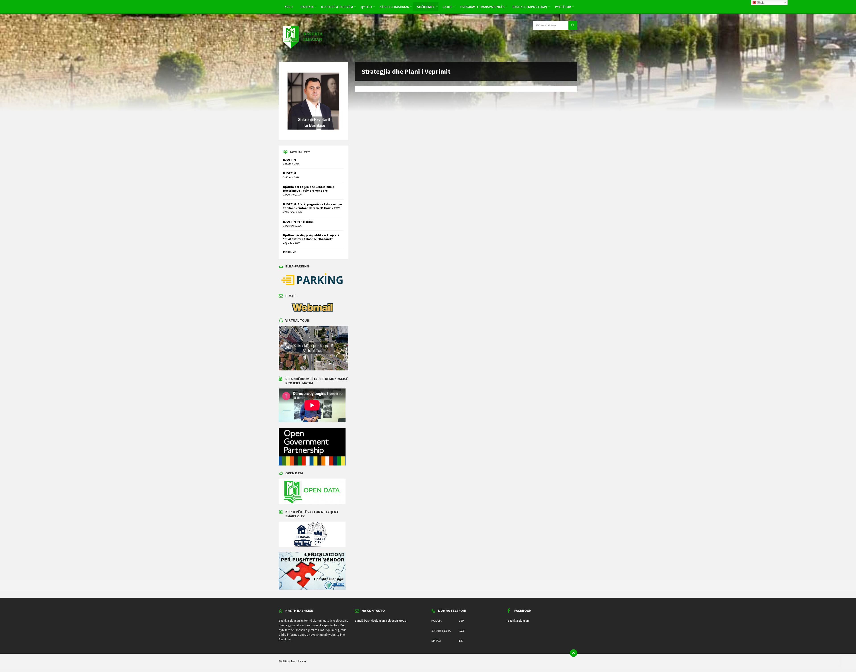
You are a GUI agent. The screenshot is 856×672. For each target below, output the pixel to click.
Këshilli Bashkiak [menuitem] (394, 7)
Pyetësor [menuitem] (563, 7)
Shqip (760, 2)
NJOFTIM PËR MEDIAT (298, 222)
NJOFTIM (289, 160)
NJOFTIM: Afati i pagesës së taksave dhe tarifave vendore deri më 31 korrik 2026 (312, 206)
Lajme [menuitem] (448, 7)
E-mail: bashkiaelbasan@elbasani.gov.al (381, 621)
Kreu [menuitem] (288, 7)
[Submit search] (572, 25)
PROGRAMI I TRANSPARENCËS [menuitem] (482, 7)
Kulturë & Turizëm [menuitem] (337, 7)
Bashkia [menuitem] (306, 7)
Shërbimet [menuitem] (426, 7)
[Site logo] (302, 53)
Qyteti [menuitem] (366, 7)
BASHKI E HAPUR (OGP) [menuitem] (529, 7)
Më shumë (289, 252)
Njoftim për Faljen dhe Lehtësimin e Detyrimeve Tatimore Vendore (308, 189)
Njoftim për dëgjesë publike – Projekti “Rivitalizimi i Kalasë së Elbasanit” (311, 237)
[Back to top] (573, 653)
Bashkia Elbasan (518, 621)
